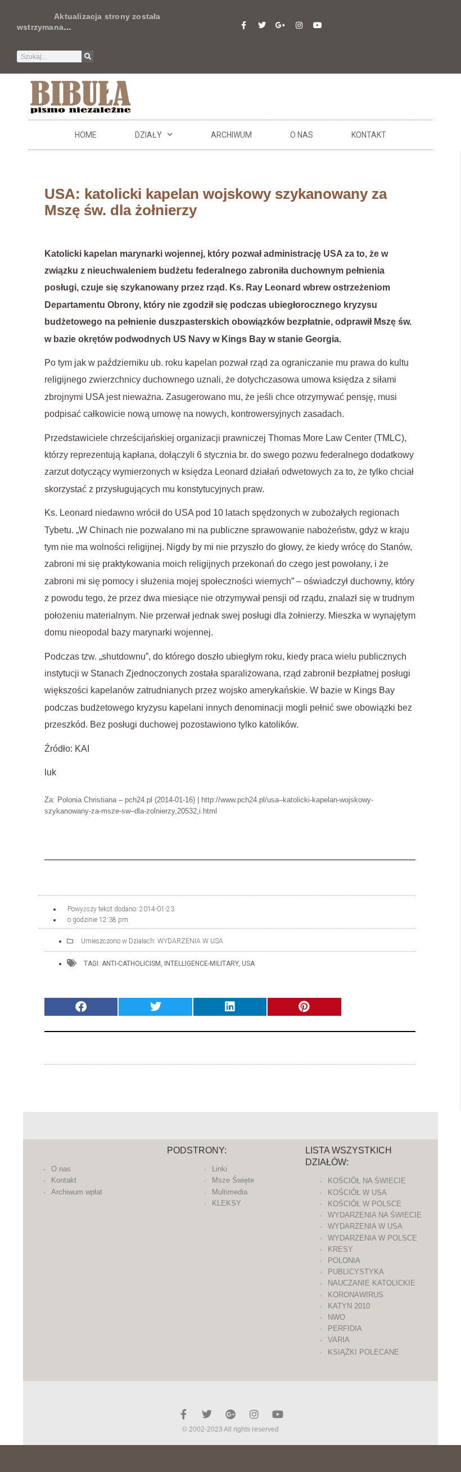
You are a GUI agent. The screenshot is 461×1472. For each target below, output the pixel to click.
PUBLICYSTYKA (356, 1271)
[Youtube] (318, 25)
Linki (219, 1169)
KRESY (340, 1249)
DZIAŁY (148, 134)
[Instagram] (299, 25)
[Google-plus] (230, 1414)
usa (248, 963)
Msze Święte (233, 1180)
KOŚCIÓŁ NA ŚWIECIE (367, 1180)
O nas (301, 134)
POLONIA (344, 1260)
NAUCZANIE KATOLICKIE (371, 1283)
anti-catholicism (131, 963)
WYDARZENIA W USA (190, 941)
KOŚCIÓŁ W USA (357, 1192)
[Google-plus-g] (280, 25)
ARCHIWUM (231, 134)
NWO (336, 1317)
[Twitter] (262, 25)
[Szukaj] (87, 56)
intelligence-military (201, 963)
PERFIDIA (345, 1328)
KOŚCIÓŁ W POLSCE (364, 1204)
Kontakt (368, 134)
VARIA (339, 1339)
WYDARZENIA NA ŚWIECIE (375, 1215)
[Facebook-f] (243, 25)
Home (86, 134)
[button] (80, 1007)
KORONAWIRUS (355, 1295)
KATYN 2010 (349, 1306)
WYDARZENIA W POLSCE (372, 1238)
